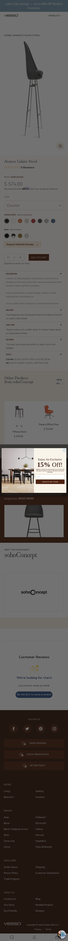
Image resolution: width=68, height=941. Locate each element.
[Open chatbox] (62, 934)
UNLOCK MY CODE (50, 482)
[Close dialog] (64, 450)
